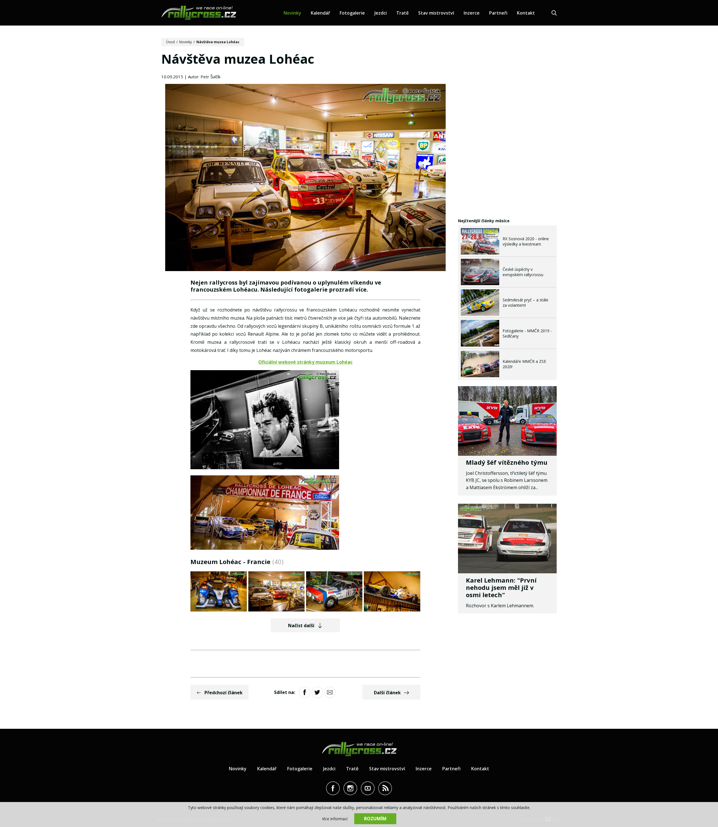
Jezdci (380, 13)
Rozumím (375, 818)
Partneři (498, 13)
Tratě (402, 13)
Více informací (335, 818)
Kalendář (320, 13)
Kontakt (526, 13)
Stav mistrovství (436, 13)
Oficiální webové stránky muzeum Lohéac (305, 362)
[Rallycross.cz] (198, 13)
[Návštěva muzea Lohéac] (305, 178)
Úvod (170, 42)
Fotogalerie (352, 13)
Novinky (292, 13)
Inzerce (472, 13)
